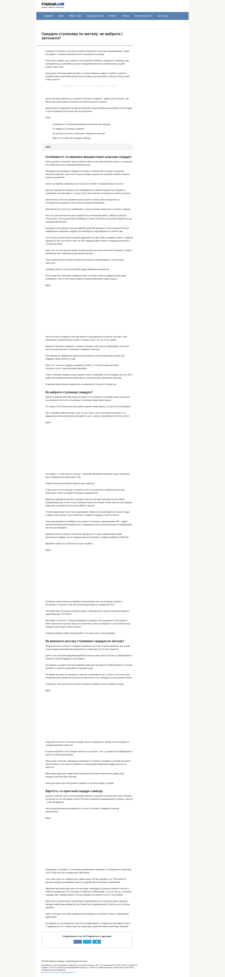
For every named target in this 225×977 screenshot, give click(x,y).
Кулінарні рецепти (143, 16)
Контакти (46, 972)
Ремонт (113, 16)
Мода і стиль (75, 16)
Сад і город (162, 16)
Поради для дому (95, 16)
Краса (61, 16)
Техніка (125, 16)
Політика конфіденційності (63, 972)
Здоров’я (48, 16)
